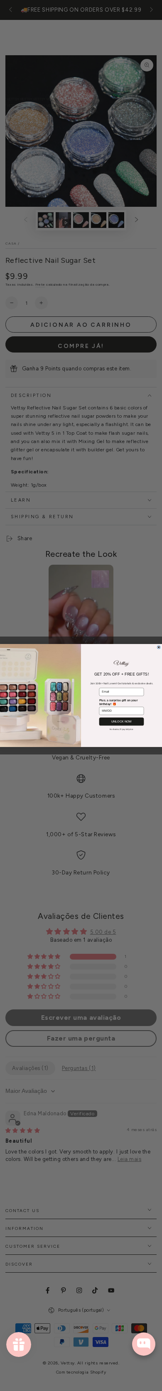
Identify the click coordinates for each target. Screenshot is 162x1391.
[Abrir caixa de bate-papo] (143, 1344)
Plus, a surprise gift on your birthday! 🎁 (118, 702)
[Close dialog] (158, 647)
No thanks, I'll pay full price (121, 729)
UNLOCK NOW (121, 721)
